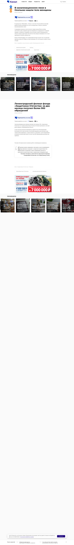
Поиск (64, 1)
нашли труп (36, 49)
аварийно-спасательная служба (23, 49)
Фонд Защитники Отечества (22, 171)
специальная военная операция (39, 171)
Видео (30, 1)
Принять (61, 536)
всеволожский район (21, 47)
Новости (24, 1)
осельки (31, 47)
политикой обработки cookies (27, 536)
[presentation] (2, 84)
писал (23, 37)
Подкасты (37, 1)
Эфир (43, 1)
